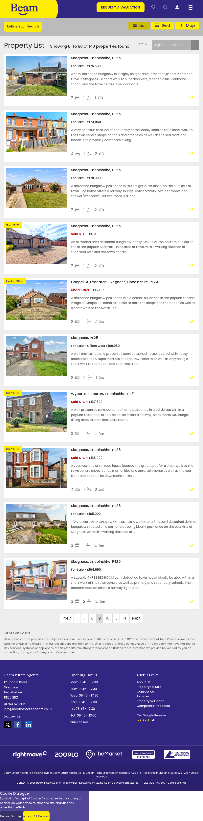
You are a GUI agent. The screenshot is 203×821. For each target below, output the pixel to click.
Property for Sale (149, 687)
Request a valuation (120, 7)
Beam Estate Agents (48, 782)
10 (107, 618)
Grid (165, 25)
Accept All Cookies (36, 816)
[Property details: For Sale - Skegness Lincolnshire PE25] (36, 95)
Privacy (160, 782)
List (142, 25)
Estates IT (135, 782)
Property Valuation (150, 701)
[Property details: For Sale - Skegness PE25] (36, 375)
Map (190, 25)
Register (143, 696)
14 (124, 618)
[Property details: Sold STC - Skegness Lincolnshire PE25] (36, 263)
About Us (143, 682)
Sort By (142, 44)
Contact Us (145, 691)
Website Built (70, 782)
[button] (175, 45)
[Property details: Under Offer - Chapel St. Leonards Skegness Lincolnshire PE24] (36, 319)
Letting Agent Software (109, 782)
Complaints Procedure (153, 706)
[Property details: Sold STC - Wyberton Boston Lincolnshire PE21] (36, 431)
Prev (66, 618)
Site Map (149, 782)
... (84, 618)
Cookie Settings (177, 782)
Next (136, 618)
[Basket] (153, 7)
